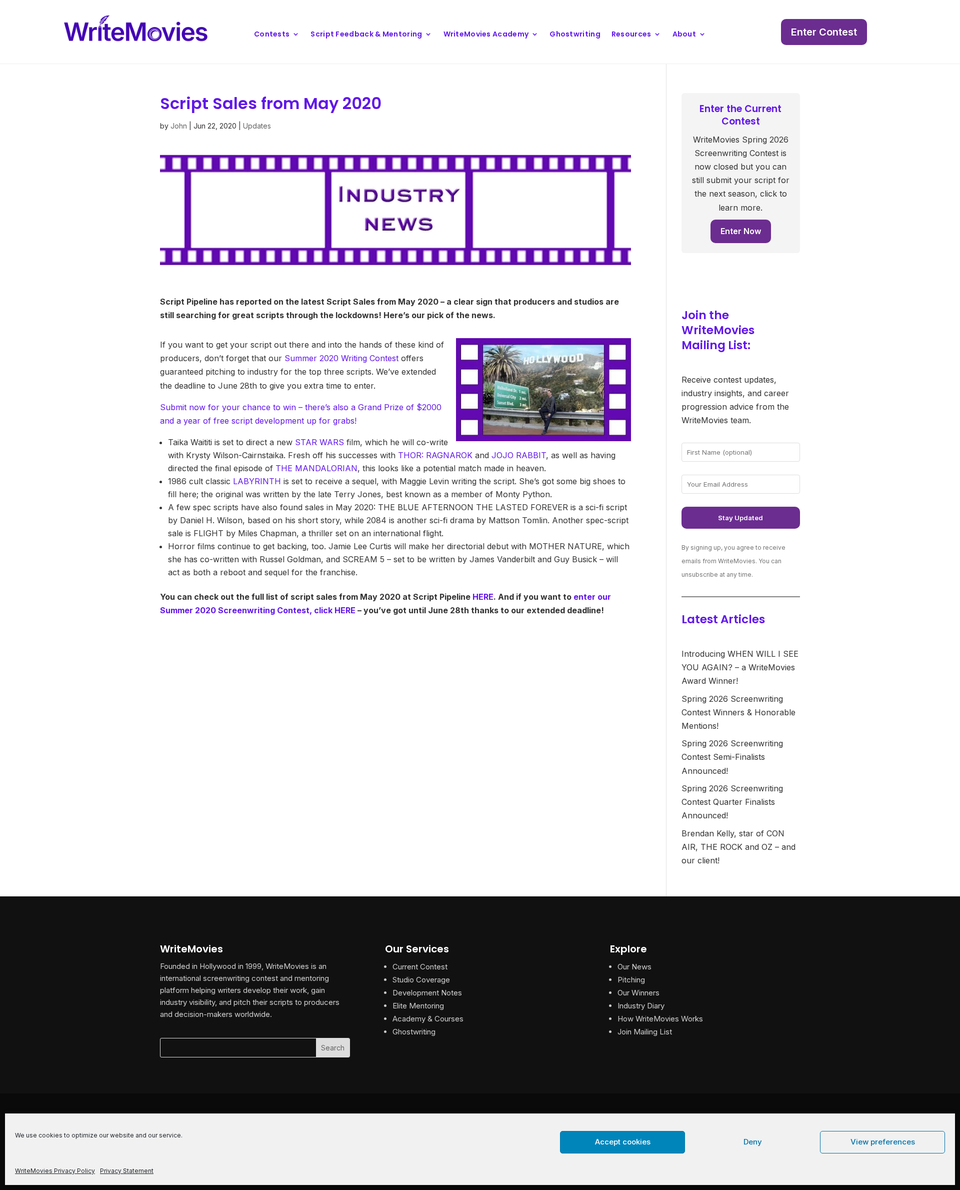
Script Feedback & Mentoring (366, 35)
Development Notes (427, 992)
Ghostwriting (575, 35)
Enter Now (740, 231)
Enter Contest (824, 32)
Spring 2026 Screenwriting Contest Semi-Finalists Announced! (732, 756)
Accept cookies (622, 1141)
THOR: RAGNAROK (435, 455)
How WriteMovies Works (660, 1018)
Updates (257, 126)
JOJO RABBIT (519, 455)
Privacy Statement (127, 1170)
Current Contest (420, 966)
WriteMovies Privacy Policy (55, 1170)
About (684, 35)
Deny (753, 1141)
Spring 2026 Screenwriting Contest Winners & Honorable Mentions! (739, 712)
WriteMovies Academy (486, 35)
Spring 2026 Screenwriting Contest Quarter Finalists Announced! (732, 801)
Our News (635, 966)
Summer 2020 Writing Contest (341, 358)
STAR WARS (319, 442)
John (178, 126)
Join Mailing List (645, 1031)
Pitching (631, 979)
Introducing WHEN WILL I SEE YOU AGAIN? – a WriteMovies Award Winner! (740, 667)
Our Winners (639, 992)
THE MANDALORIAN (317, 468)
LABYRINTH (257, 481)
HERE (483, 597)
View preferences (882, 1141)
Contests (272, 35)
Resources (632, 35)
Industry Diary (641, 1005)
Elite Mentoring (418, 1005)
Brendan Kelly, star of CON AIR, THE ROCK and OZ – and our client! (739, 846)
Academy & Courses (428, 1018)
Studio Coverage (421, 979)
